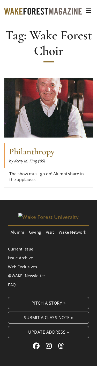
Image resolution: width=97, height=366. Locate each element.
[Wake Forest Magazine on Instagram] (49, 345)
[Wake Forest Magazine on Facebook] (36, 345)
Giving (35, 232)
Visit (50, 232)
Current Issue (20, 249)
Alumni (17, 232)
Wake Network (72, 232)
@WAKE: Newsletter (26, 275)
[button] (88, 10)
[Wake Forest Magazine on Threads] (61, 345)
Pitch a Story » (49, 303)
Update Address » (48, 332)
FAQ (12, 284)
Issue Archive (20, 257)
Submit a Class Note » (48, 317)
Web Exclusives (22, 266)
